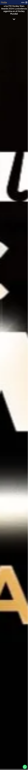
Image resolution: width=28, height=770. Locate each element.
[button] (25, 767)
